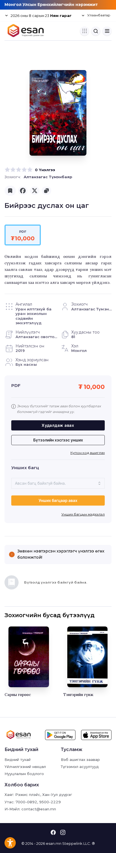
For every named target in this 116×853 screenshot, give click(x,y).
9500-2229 (50, 802)
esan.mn (53, 843)
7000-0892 (26, 802)
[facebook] (23, 190)
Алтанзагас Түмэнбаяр (48, 177)
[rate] (7, 170)
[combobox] (58, 483)
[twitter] (34, 190)
